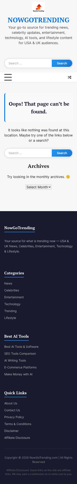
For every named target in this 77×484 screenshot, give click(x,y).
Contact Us (12, 410)
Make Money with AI (18, 374)
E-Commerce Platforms (20, 367)
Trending (10, 311)
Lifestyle (10, 318)
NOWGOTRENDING (38, 19)
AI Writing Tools (15, 360)
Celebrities (11, 290)
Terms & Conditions (17, 424)
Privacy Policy (14, 417)
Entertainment (14, 297)
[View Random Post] (69, 77)
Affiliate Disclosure (17, 437)
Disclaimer (11, 431)
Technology (12, 304)
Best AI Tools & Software (21, 346)
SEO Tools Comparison (20, 353)
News (8, 283)
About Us (10, 403)
